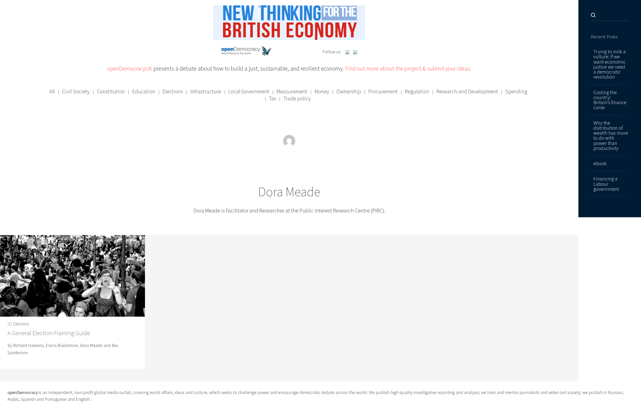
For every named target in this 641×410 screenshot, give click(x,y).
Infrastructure (205, 91)
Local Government (248, 91)
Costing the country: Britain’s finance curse (609, 100)
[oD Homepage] (246, 52)
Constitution (111, 91)
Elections (173, 91)
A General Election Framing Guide (49, 333)
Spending (516, 91)
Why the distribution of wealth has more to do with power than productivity (610, 135)
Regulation (417, 91)
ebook (600, 163)
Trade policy (297, 98)
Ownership (349, 91)
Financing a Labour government (606, 183)
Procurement (383, 91)
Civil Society (76, 91)
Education (143, 91)
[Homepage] (289, 22)
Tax (272, 98)
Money (321, 91)
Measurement (291, 91)
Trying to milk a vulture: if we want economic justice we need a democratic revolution (609, 64)
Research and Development (467, 91)
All (52, 91)
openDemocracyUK (129, 68)
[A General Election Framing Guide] (72, 275)
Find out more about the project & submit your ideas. (408, 68)
